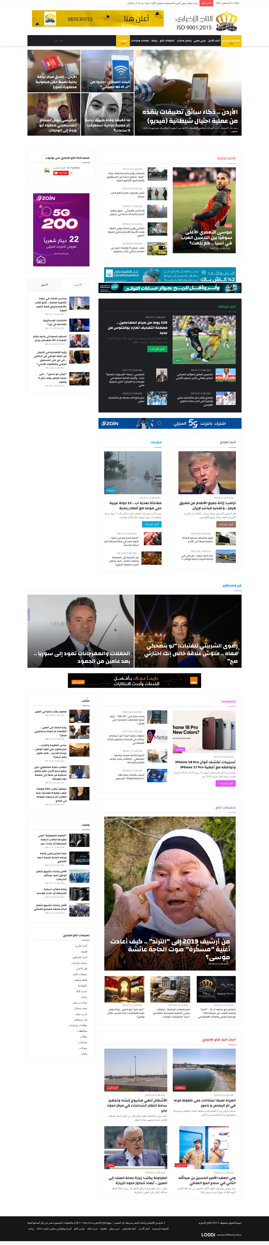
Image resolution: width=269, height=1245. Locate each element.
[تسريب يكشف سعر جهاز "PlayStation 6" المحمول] (157, 775)
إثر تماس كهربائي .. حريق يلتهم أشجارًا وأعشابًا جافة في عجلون (127, 212)
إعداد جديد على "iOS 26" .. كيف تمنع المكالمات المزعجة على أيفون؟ (126, 720)
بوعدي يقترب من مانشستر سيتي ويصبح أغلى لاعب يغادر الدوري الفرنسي (195, 401)
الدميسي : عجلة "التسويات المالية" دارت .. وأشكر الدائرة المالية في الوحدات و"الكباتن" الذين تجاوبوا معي (124, 380)
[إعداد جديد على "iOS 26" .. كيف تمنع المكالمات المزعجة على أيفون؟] (157, 717)
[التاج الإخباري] (208, 21)
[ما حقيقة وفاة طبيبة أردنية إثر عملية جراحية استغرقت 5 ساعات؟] (107, 114)
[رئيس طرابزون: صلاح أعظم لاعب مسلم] (157, 193)
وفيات (84, 1053)
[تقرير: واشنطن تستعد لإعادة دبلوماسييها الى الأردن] (226, 538)
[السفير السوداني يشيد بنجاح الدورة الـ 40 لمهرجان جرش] (79, 341)
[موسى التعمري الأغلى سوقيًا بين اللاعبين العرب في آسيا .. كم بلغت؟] (204, 210)
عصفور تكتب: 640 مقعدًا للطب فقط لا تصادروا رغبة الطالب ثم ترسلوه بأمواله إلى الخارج (51, 795)
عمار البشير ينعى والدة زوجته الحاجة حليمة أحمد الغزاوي (52, 857)
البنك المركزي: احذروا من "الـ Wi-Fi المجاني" (110, 84)
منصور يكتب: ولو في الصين (51, 711)
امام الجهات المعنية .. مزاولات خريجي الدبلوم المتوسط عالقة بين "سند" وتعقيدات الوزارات (171, 1013)
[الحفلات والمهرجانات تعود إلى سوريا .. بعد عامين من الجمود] (80, 631)
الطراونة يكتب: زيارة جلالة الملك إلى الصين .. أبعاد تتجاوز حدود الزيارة (138, 1180)
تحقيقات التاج (167, 40)
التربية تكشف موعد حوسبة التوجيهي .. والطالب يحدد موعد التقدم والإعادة (127, 759)
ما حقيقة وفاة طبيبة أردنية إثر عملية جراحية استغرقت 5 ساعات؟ (107, 125)
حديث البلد (81, 991)
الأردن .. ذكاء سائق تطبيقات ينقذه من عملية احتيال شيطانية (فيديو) (190, 116)
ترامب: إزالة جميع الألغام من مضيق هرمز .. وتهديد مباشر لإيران (207, 505)
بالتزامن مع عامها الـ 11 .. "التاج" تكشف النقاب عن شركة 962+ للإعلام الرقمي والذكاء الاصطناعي (217, 1013)
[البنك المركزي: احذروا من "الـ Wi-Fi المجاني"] (107, 71)
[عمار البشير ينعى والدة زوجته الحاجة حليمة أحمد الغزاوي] (79, 858)
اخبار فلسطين (79, 957)
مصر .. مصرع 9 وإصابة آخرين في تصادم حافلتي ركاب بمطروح (127, 250)
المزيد (124, 40)
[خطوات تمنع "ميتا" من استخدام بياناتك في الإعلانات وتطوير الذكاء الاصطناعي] (157, 736)
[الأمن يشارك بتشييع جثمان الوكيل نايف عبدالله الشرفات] (79, 876)
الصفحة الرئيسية (231, 40)
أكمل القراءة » (157, 349)
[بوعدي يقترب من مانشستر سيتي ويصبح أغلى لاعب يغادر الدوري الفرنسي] (226, 398)
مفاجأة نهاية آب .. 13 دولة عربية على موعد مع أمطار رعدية (135, 505)
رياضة (154, 40)
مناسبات (82, 1042)
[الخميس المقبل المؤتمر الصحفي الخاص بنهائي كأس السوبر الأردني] (226, 375)
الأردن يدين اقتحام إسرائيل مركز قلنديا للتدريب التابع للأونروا (168, 3)
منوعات (83, 1048)
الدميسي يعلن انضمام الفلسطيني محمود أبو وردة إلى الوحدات (58, 125)
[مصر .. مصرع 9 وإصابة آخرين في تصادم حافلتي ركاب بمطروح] (157, 248)
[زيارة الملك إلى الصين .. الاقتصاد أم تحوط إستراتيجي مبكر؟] (79, 732)
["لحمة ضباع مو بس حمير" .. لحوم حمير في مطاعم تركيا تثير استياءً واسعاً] (153, 538)
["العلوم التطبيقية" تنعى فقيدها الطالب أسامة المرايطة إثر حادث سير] (79, 840)
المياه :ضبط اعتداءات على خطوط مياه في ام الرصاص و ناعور (205, 1103)
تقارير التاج (79, 1228)
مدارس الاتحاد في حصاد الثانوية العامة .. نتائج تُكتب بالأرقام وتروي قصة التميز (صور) (51, 304)
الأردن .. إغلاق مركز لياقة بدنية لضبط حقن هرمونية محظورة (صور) (56, 81)
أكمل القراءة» (226, 524)
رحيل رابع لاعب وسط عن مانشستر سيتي (126, 399)
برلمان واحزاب (184, 40)
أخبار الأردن (214, 40)
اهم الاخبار (81, 968)
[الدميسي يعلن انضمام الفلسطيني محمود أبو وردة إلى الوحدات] (53, 114)
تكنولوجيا (82, 985)
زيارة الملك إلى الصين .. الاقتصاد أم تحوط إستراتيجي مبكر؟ (50, 731)
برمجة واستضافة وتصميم (229, 1234)
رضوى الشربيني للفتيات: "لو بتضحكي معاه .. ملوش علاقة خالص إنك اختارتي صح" (191, 653)
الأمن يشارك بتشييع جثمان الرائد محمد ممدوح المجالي (50, 907)
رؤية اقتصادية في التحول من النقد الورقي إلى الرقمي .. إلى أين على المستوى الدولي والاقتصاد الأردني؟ (50, 358)
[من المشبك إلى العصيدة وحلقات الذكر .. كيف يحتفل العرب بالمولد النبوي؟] (151, 558)
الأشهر (44, 284)
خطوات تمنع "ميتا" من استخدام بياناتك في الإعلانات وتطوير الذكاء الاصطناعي (125, 739)
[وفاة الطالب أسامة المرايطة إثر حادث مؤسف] (79, 894)
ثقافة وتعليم (80, 980)
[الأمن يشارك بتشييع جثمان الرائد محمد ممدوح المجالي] (79, 910)
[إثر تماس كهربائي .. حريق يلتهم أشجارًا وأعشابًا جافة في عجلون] (157, 211)
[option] (134, 93)
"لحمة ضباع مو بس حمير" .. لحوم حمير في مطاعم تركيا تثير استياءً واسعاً (121, 541)
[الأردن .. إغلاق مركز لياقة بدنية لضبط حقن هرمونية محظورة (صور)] (53, 71)
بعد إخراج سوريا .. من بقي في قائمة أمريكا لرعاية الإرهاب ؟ (197, 557)
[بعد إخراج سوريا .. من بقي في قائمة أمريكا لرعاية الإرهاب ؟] (226, 556)
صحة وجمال (80, 1008)
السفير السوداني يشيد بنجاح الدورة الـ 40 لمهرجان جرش (50, 338)
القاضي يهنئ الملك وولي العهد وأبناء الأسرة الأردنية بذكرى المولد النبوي (126, 232)
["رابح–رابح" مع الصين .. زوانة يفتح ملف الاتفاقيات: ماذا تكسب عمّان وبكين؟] (124, 989)
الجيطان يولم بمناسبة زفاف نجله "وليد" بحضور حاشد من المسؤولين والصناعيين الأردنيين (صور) (125, 177)
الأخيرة (78, 284)
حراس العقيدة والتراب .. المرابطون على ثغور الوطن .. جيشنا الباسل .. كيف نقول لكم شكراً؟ (50, 751)
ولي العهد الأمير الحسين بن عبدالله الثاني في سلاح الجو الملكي (207, 1180)
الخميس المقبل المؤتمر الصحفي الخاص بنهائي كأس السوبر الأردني (194, 376)
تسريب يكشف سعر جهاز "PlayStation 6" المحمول (129, 777)
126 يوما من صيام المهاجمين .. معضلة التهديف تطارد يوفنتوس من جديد (137, 327)
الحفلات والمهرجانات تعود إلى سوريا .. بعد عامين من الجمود (82, 657)
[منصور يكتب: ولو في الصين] (79, 716)
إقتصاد (84, 951)
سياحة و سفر (80, 1002)
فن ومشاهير (80, 1019)
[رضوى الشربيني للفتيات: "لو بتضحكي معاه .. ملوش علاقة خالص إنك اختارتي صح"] (188, 631)
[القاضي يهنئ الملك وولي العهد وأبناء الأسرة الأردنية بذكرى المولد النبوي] (157, 229)
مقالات (83, 1036)
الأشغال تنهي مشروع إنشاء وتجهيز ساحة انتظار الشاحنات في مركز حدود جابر (137, 1105)
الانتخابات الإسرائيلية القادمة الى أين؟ (55, 322)
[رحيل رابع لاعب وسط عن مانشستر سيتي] (157, 398)
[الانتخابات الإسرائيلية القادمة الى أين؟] (79, 325)
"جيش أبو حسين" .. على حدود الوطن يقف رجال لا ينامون (52, 378)
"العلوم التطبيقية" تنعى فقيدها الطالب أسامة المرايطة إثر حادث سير (52, 839)
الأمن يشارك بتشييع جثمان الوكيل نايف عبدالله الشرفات (51, 875)
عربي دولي (200, 40)
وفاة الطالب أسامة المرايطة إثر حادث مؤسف (51, 891)
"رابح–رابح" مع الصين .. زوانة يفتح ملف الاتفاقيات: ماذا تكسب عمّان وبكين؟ (125, 1013)
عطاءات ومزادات (140, 40)
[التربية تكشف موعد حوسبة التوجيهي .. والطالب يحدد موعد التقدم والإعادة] (157, 756)
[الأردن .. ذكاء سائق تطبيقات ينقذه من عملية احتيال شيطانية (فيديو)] (188, 93)
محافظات (82, 1031)
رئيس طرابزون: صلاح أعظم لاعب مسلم (127, 195)
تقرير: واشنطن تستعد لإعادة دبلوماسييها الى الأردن (197, 540)
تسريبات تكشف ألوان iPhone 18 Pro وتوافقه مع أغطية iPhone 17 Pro (205, 765)
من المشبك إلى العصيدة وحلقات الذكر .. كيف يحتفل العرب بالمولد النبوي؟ (124, 561)
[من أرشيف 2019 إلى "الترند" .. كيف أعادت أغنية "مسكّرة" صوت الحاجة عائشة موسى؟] (170, 894)
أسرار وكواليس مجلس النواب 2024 (54, 1228)
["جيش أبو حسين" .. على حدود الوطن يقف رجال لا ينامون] (79, 378)
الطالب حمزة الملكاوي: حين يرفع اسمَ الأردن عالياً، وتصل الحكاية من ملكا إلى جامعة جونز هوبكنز (50, 773)
